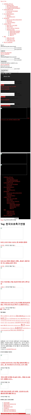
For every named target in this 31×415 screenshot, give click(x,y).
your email (17, 58)
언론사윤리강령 (11, 40)
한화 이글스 (13, 330)
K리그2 (8, 318)
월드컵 (5, 325)
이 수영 (3, 307)
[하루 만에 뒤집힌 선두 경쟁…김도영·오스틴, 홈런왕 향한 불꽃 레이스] (4, 388)
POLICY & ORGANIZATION (14, 19)
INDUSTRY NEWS (14, 32)
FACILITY (9, 12)
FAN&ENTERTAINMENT (13, 8)
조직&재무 (6, 18)
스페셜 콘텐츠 (7, 24)
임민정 (2, 245)
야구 (28, 322)
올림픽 (2, 325)
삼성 (26, 320)
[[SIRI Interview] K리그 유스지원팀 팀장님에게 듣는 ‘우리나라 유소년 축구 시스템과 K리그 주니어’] (12, 299)
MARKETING (10, 5)
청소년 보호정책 (8, 42)
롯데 (8, 320)
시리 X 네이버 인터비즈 (13, 28)
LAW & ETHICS (11, 22)
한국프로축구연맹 (6, 330)
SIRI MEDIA (8, 406)
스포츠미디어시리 (20, 322)
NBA (17, 318)
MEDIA (9, 15)
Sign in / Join (7, 76)
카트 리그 (12, 328)
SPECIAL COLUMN (12, 25)
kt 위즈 (28, 315)
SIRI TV (12, 35)
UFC (27, 318)
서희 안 (3, 287)
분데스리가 (23, 320)
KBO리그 (22, 316)
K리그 (4, 318)
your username (18, 47)
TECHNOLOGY (11, 16)
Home (2, 220)
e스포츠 (5, 316)
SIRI (5, 36)
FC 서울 (10, 315)
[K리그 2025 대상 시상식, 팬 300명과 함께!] (12, 239)
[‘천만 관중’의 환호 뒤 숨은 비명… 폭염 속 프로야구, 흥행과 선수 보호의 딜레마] (4, 374)
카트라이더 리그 (6, 328)
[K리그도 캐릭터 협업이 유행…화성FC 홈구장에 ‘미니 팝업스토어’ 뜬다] (12, 258)
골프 (29, 318)
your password (18, 49)
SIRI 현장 (23, 318)
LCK (11, 318)
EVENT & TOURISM (12, 11)
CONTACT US (10, 39)
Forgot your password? (6, 52)
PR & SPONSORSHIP (12, 6)
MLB (14, 318)
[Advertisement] (15, 136)
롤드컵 (6, 320)
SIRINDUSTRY (11, 29)
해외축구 (19, 330)
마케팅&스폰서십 (8, 4)
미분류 (6, 408)
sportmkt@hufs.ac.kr (11, 349)
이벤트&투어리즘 (8, 9)
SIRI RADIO (13, 33)
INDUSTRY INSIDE (15, 31)
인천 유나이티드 (10, 325)
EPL (2, 316)
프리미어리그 (26, 328)
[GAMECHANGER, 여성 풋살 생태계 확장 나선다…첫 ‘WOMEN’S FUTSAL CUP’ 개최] (4, 359)
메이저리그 (18, 320)
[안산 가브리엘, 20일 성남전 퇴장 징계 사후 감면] (12, 278)
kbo (17, 316)
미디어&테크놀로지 (9, 14)
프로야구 (19, 328)
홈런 (23, 330)
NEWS (6, 402)
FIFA (13, 315)
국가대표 (2, 320)
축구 (23, 325)
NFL (19, 318)
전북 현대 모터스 (17, 325)
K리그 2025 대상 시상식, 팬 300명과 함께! (14, 242)
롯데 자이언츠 (12, 320)
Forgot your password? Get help (8, 86)
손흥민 (6, 322)
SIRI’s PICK (10, 26)
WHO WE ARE (10, 38)
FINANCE (9, 21)
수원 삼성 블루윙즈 (10, 322)
